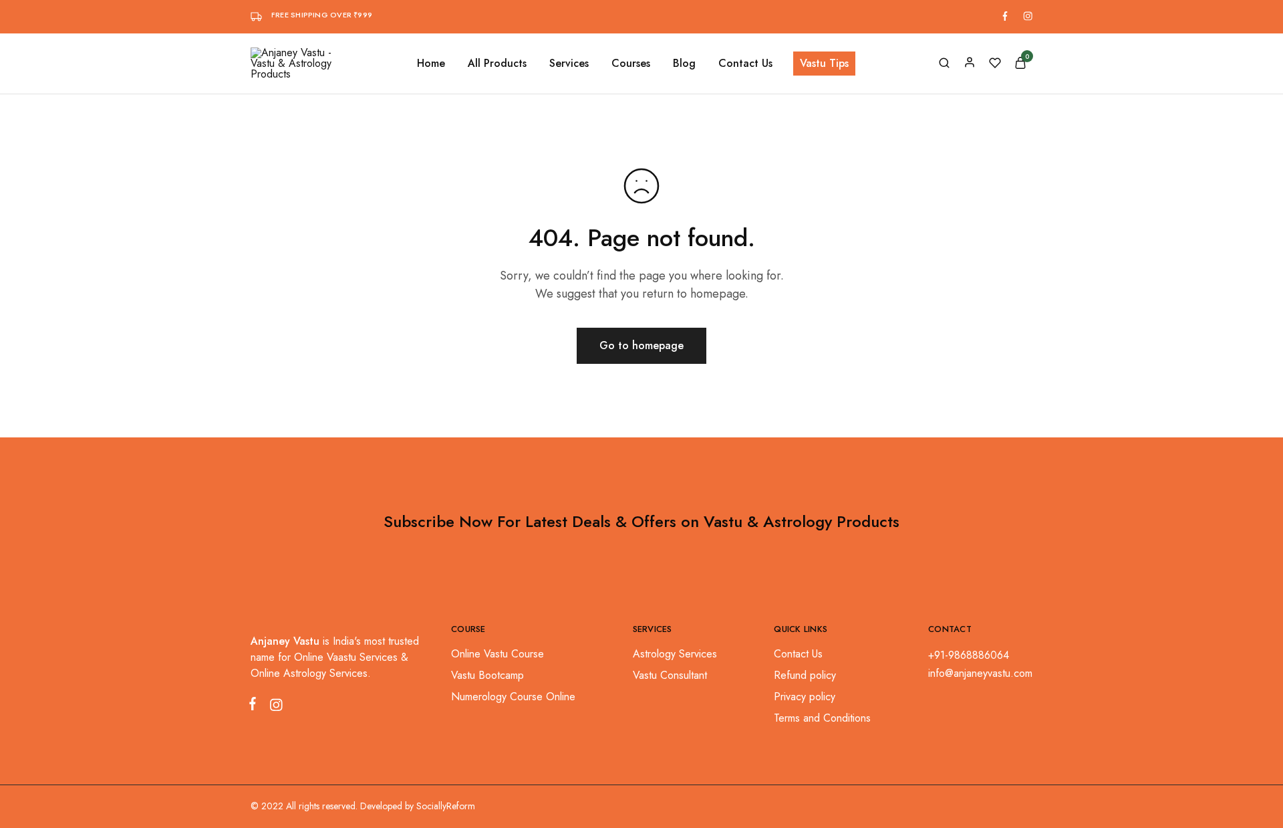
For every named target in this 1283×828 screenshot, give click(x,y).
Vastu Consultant (670, 675)
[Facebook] (255, 706)
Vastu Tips (824, 63)
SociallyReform (445, 806)
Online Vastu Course (497, 653)
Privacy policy (804, 696)
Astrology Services (675, 653)
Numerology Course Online (513, 696)
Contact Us (745, 63)
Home (431, 63)
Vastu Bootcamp (487, 675)
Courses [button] (630, 63)
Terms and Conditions (822, 718)
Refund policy (805, 675)
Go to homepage (641, 345)
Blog (684, 63)
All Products (497, 63)
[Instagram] (273, 708)
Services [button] (569, 63)
